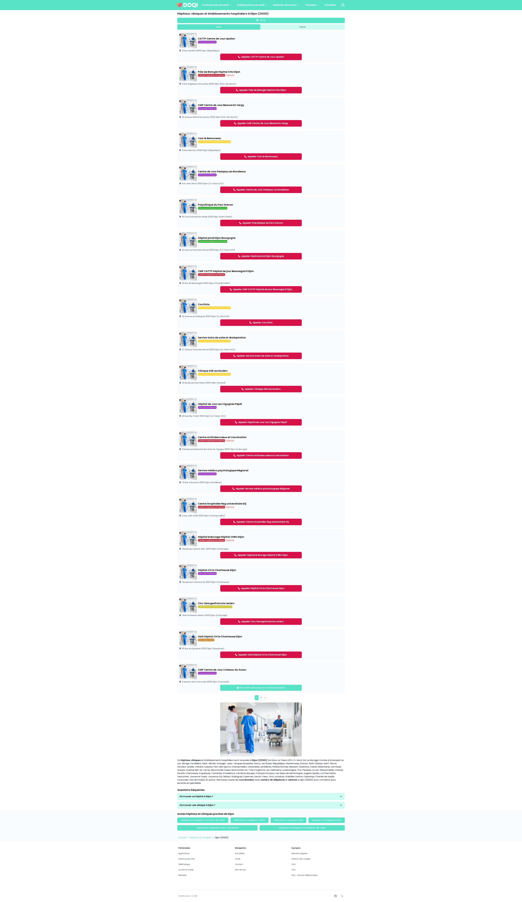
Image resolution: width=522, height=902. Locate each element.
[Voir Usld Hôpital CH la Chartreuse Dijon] (261, 644)
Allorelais (182, 875)
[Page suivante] (265, 697)
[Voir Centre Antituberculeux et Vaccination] (261, 445)
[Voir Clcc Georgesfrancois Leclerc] (261, 611)
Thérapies (310, 5)
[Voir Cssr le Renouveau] (261, 146)
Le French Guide (186, 869)
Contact (239, 864)
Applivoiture (183, 853)
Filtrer (263, 20)
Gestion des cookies (300, 858)
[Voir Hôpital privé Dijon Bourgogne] (261, 246)
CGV (293, 869)
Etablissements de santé (251, 5)
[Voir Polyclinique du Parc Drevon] (261, 212)
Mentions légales (299, 853)
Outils (237, 858)
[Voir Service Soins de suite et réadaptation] (261, 345)
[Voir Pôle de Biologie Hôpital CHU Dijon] (261, 80)
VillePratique (184, 864)
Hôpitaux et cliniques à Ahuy (326, 820)
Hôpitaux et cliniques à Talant (249, 820)
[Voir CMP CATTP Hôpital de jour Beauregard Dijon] (261, 279)
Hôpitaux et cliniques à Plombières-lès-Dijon (302, 827)
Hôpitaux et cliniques (200, 837)
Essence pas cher (186, 858)
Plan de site (240, 869)
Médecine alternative (285, 5)
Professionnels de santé (215, 5)
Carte (302, 26)
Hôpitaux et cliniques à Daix (288, 820)
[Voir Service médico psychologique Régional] (261, 478)
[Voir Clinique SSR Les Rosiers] (261, 379)
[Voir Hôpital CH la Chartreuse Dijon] (261, 578)
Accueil (182, 837)
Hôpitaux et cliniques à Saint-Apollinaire (217, 827)
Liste (218, 26)
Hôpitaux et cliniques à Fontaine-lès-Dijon (203, 820)
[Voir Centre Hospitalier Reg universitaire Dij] (261, 511)
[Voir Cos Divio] (261, 312)
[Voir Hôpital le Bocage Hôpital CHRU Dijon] (261, 545)
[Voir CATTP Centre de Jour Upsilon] (261, 46)
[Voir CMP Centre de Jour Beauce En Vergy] (261, 113)
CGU (293, 864)
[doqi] (187, 5)
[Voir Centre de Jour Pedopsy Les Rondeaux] (261, 179)
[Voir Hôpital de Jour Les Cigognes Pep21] (261, 412)
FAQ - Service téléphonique (304, 875)
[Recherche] (343, 5)
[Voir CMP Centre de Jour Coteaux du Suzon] (261, 677)
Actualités (330, 5)
